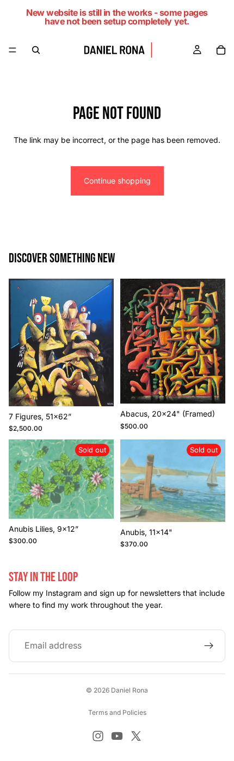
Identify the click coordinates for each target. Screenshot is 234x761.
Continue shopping (117, 180)
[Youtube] (117, 736)
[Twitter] (136, 736)
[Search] (36, 50)
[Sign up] (209, 645)
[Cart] (221, 50)
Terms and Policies (117, 712)
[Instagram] (97, 736)
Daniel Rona (129, 690)
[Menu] (12, 49)
